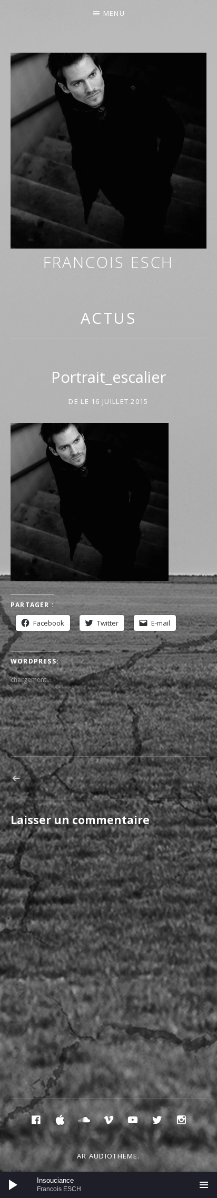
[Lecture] (13, 1184)
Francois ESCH (108, 262)
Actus (109, 318)
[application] (108, 1185)
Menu (114, 13)
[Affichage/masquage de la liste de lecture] (203, 1184)
